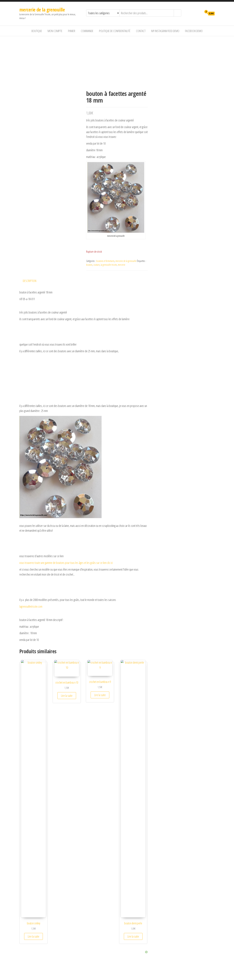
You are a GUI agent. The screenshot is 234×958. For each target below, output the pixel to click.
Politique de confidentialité (114, 31)
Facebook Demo (194, 31)
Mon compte (55, 31)
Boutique (37, 31)
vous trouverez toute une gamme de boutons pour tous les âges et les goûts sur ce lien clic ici (66, 563)
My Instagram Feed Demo (165, 31)
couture (96, 264)
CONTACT (141, 31)
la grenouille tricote (109, 264)
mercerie (121, 264)
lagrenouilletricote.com (30, 606)
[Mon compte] (199, 13)
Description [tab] (29, 281)
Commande (87, 31)
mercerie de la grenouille (42, 9)
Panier (71, 31)
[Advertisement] (117, 62)
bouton (89, 264)
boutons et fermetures (105, 261)
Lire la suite (33, 936)
